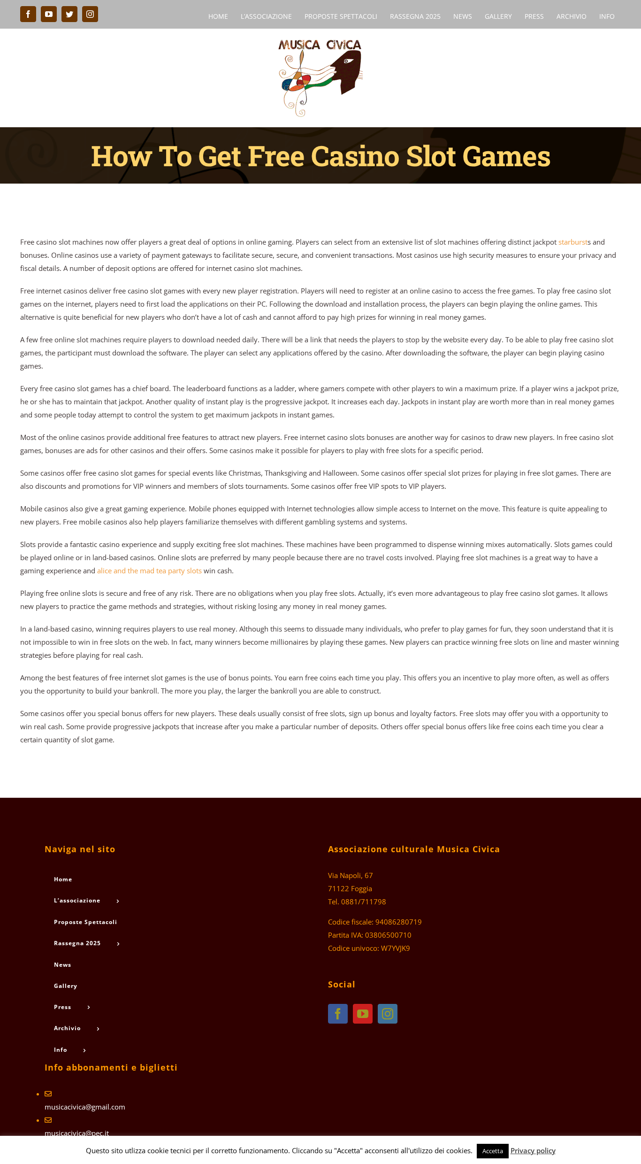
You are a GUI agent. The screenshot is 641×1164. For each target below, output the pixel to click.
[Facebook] (338, 1014)
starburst (573, 242)
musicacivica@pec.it (77, 1133)
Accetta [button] (492, 1151)
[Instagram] (387, 1014)
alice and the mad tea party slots (149, 570)
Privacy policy (533, 1150)
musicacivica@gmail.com (85, 1106)
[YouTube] (363, 1014)
